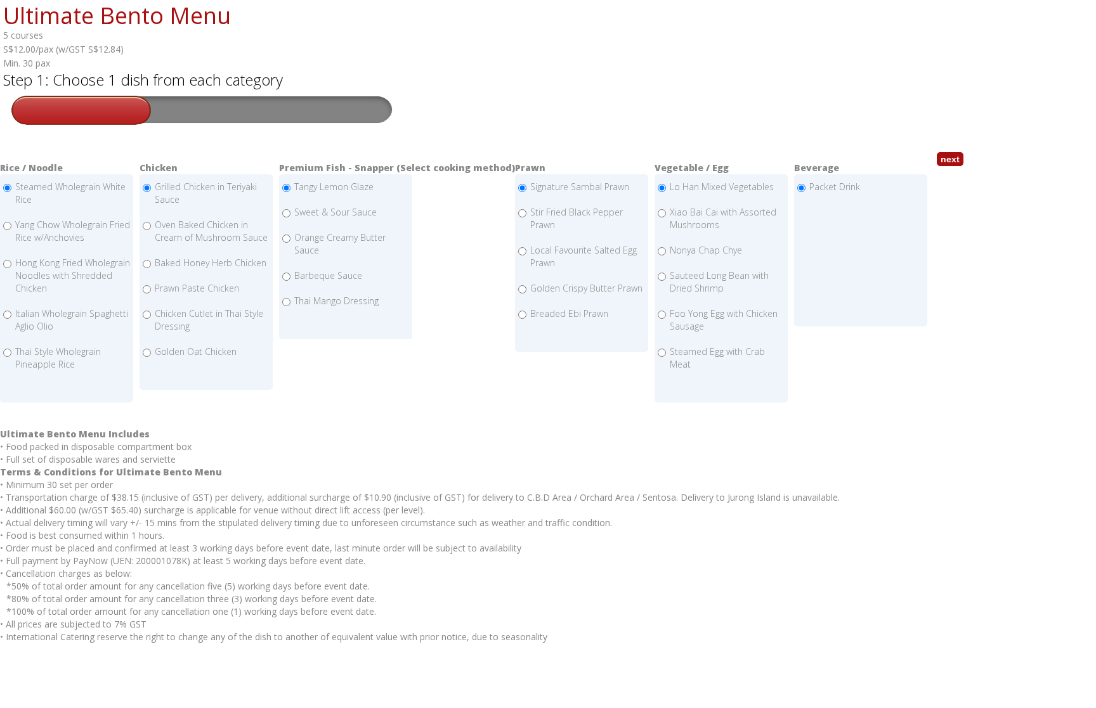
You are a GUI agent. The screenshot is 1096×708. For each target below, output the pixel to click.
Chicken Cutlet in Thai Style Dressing (209, 319)
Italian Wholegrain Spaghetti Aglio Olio (71, 319)
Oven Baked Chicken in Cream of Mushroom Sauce (211, 231)
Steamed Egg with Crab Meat (717, 357)
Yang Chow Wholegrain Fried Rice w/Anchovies (72, 231)
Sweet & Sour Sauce (335, 212)
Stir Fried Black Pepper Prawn (576, 218)
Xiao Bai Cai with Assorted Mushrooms (723, 218)
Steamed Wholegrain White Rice (70, 193)
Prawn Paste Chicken (197, 288)
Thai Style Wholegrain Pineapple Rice (58, 357)
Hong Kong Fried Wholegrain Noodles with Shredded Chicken (72, 275)
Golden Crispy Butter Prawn (586, 288)
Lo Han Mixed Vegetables (722, 187)
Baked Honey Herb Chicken (210, 263)
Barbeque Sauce (328, 275)
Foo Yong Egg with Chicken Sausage (724, 319)
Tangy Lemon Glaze (334, 187)
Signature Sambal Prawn (579, 187)
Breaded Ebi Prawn (569, 313)
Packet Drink (834, 187)
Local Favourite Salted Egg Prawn (583, 256)
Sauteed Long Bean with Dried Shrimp (719, 281)
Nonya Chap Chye (706, 250)
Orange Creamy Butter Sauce (340, 243)
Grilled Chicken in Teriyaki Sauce (206, 193)
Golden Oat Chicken (196, 351)
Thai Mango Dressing (336, 301)
